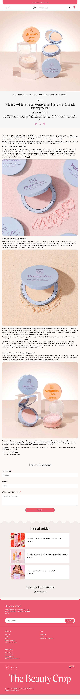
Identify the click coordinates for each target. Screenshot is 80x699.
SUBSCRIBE (69, 621)
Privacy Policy (9, 653)
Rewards (7, 638)
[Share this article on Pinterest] (44, 124)
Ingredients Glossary (11, 642)
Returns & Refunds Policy (12, 658)
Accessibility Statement (46, 638)
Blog (6, 636)
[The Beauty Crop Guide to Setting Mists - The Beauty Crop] (18, 540)
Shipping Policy (9, 656)
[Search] (9, 7)
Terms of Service (9, 654)
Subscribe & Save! (51, 2)
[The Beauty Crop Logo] (40, 7)
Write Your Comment (11, 492)
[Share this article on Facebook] (36, 124)
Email (4, 482)
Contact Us (43, 634)
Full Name (6, 471)
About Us (7, 634)
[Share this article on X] (40, 124)
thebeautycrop (41, 591)
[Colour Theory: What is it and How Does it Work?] (18, 572)
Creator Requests (10, 640)
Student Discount (10, 644)
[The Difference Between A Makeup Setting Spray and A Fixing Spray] (18, 556)
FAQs (41, 636)
